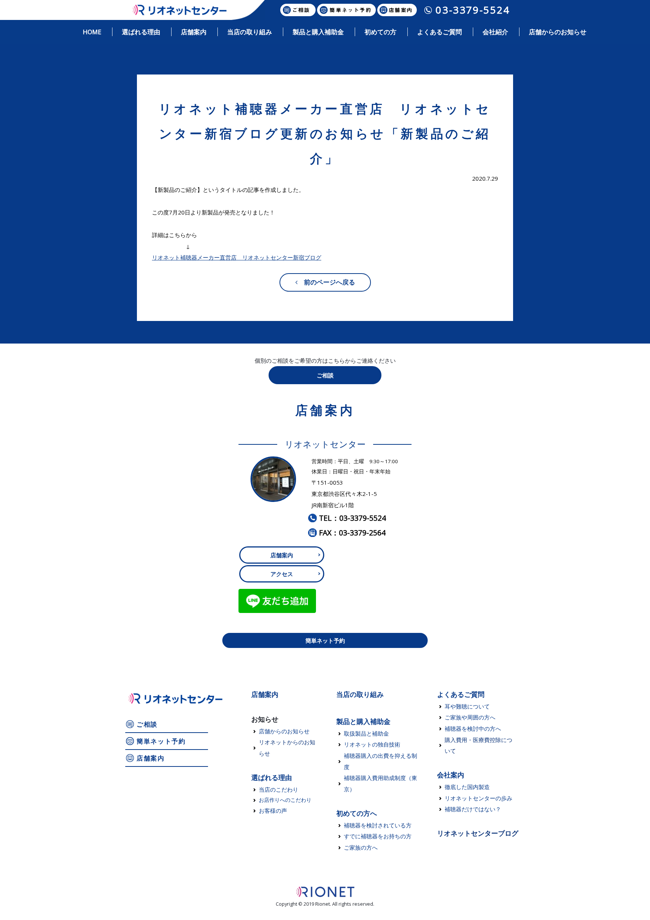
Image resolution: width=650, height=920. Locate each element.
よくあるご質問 (460, 694)
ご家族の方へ (361, 847)
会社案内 (450, 774)
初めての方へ (356, 813)
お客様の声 (273, 810)
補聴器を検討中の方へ (473, 728)
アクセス (281, 574)
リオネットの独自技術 (372, 744)
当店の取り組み (360, 694)
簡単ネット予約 (325, 640)
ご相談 (325, 375)
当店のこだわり (278, 789)
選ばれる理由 (271, 777)
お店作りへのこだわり (285, 800)
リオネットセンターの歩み (478, 798)
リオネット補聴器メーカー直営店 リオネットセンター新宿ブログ (236, 257)
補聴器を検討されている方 (378, 825)
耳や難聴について (467, 706)
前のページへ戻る (326, 282)
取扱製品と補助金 (366, 733)
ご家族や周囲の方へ (470, 717)
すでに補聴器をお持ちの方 (378, 836)
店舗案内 (281, 555)
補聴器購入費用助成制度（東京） (380, 783)
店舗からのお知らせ (284, 731)
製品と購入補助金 (363, 721)
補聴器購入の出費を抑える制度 (380, 761)
